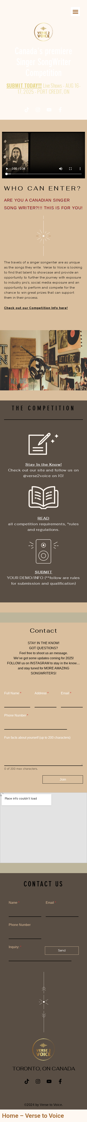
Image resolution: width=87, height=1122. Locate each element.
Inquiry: (15, 947)
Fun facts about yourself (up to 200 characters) (37, 737)
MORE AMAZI (54, 668)
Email (66, 693)
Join (63, 779)
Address (42, 693)
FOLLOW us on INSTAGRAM (28, 663)
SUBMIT (43, 572)
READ (43, 518)
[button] (75, 11)
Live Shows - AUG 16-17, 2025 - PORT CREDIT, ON (43, 88)
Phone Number (16, 715)
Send (62, 950)
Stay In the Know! (43, 464)
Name (14, 902)
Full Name (12, 693)
